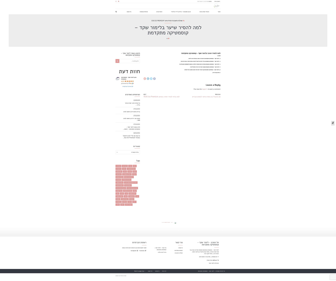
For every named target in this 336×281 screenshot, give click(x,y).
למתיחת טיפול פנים (121, 188)
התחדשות (119, 174)
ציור (137, 196)
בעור (130, 166)
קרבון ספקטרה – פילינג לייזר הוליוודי (181, 12)
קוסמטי (131, 199)
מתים (135, 191)
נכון (117, 193)
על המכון (150, 271)
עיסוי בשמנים (132, 193)
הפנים (129, 171)
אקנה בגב (125, 166)
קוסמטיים (119, 202)
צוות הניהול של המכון (120, 276)
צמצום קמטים (125, 199)
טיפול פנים (159, 12)
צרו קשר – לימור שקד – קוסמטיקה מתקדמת (160, 248)
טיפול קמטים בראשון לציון (130, 182)
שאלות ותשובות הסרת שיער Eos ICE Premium (167, 21)
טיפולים (118, 179)
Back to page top (140, 271)
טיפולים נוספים (144, 12)
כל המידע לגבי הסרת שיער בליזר (132, 104)
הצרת (134, 171)
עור (126, 193)
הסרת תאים (119, 171)
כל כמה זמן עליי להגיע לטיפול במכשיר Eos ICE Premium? (131, 137)
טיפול (134, 174)
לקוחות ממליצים (179, 250)
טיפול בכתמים (120, 177)
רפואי (129, 202)
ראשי (219, 12)
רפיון (134, 202)
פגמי (126, 196)
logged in (205, 89)
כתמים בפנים (128, 185)
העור (125, 171)
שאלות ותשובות (179, 253)
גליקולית (118, 168)
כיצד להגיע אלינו (162, 252)
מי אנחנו (129, 12)
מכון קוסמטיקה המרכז (132, 188)
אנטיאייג (118, 166)
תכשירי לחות (129, 204)
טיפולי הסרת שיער (204, 12)
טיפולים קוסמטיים (126, 179)
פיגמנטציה (131, 196)
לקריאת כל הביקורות (127, 86)
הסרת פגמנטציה (131, 168)
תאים (122, 204)
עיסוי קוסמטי (119, 196)
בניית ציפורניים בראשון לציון (131, 112)
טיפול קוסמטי (119, 182)
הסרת (124, 168)
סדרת (122, 193)
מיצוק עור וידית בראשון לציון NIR (131, 119)
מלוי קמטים (119, 191)
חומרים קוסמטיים (127, 174)
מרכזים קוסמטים (127, 191)
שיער (118, 204)
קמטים (124, 202)
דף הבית (164, 271)
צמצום (118, 199)
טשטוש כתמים (120, 185)
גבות (135, 166)
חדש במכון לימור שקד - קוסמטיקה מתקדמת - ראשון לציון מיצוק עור (132, 128)
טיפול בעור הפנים (129, 177)
